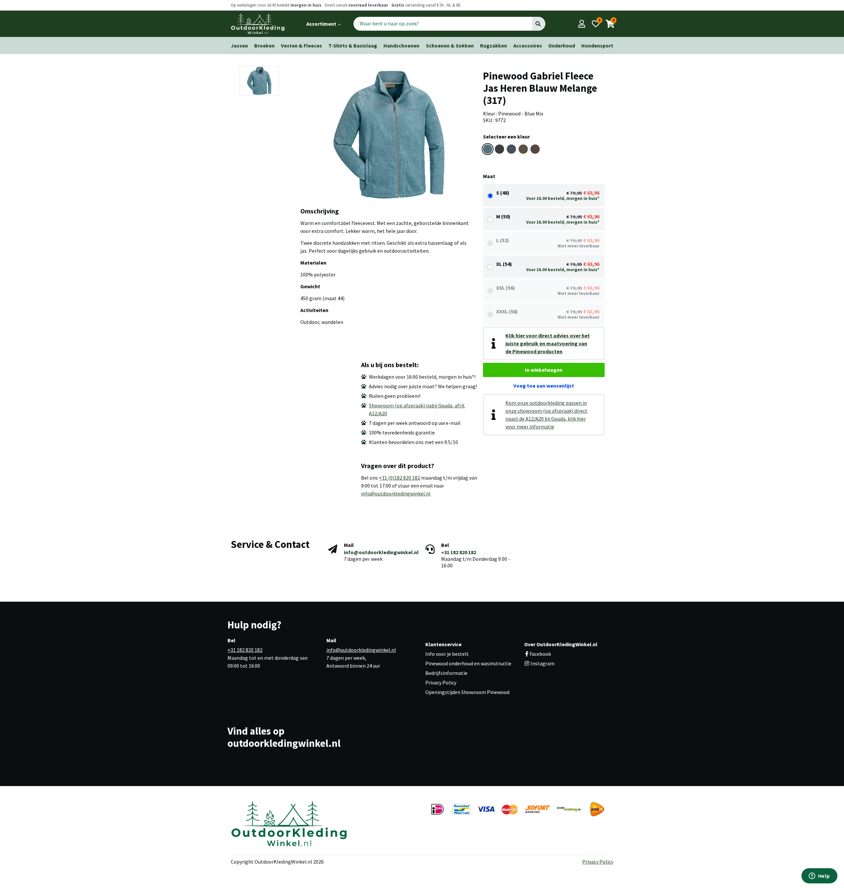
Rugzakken (493, 45)
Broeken (264, 45)
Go (538, 23)
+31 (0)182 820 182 (399, 477)
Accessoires (527, 45)
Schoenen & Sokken (450, 45)
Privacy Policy (440, 682)
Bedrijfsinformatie (446, 673)
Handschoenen (401, 45)
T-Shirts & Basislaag (352, 45)
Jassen (239, 45)
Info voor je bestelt (447, 653)
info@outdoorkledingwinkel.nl (396, 493)
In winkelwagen (543, 369)
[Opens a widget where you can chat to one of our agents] (819, 876)
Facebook (540, 653)
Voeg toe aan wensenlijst (543, 385)
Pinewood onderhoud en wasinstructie (468, 663)
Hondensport (597, 45)
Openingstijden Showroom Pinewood (467, 692)
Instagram (542, 663)
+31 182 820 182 (458, 552)
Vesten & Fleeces (301, 45)
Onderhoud (561, 45)
